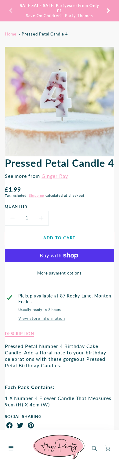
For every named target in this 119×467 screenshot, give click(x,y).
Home (11, 34)
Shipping (36, 195)
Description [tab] (19, 333)
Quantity (16, 206)
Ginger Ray (54, 176)
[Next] (108, 11)
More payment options (59, 273)
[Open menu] (11, 448)
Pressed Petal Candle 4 (45, 34)
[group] (59, 10)
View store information (41, 318)
